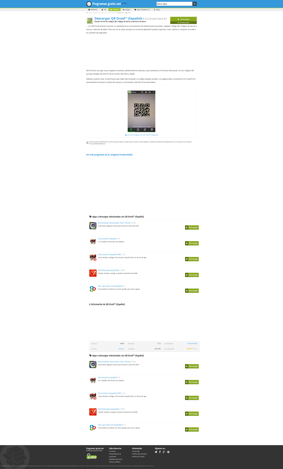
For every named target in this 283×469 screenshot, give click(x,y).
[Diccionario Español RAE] (93, 265)
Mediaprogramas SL (116, 459)
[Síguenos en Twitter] (156, 452)
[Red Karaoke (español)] (93, 280)
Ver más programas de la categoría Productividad (109, 154)
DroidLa (121, 349)
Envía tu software (115, 462)
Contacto (113, 451)
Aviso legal (136, 451)
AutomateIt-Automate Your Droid (114, 222)
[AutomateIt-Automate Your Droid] (93, 233)
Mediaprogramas (93, 451)
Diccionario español (107, 238)
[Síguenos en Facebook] (160, 452)
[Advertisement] (141, 51)
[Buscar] (194, 4)
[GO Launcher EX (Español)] (93, 296)
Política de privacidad (139, 454)
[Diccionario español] (93, 249)
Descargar (184, 20)
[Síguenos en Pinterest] (168, 452)
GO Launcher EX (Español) (110, 286)
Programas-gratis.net (106, 3)
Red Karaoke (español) (108, 270)
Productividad (192, 343)
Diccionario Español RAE (109, 254)
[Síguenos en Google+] (164, 452)
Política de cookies (138, 457)
